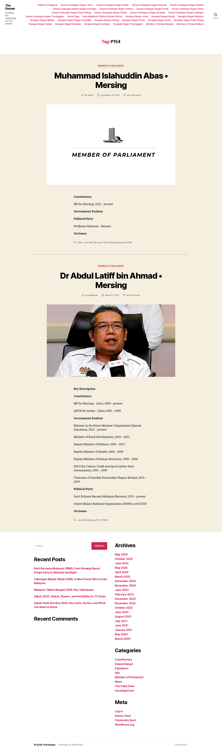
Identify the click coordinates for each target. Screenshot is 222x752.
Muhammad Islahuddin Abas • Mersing (111, 80)
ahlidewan (93, 295)
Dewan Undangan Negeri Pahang (116, 8)
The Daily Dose (124, 686)
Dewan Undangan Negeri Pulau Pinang (71, 12)
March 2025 (122, 576)
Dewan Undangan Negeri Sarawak (147, 12)
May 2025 (121, 567)
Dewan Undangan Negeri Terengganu (44, 16)
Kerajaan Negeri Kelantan (191, 16)
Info (117, 672)
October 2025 (124, 559)
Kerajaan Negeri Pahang (107, 20)
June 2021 (121, 625)
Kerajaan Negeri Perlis (159, 20)
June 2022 (122, 612)
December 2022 (125, 598)
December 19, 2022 (110, 95)
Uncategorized (124, 690)
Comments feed (125, 720)
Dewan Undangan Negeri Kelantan (149, 5)
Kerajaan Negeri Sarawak (68, 24)
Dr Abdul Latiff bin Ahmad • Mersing (111, 280)
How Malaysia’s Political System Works (102, 16)
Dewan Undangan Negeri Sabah (110, 12)
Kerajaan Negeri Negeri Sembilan (74, 20)
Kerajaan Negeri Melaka (42, 20)
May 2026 (121, 554)
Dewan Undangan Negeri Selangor (186, 12)
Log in (119, 711)
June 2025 (122, 563)
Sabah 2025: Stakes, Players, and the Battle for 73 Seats (70, 596)
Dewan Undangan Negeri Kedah (112, 5)
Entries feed (123, 715)
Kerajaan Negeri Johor (137, 16)
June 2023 (122, 590)
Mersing (97, 242)
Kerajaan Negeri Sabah (40, 24)
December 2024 (125, 581)
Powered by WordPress (70, 744)
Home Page (73, 16)
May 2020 (121, 634)
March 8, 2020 (112, 295)
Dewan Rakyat (124, 664)
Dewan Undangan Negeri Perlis (188, 8)
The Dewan (10, 7)
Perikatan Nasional (116, 242)
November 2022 (125, 603)
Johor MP (87, 242)
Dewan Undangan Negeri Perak (152, 8)
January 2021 (123, 630)
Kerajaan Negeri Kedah (163, 16)
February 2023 (124, 594)
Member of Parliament (111, 66)
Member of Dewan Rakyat (190, 24)
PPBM (129, 242)
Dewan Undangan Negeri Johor (77, 5)
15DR (79, 242)
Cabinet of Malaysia (47, 5)
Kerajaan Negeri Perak (133, 20)
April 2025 (121, 572)
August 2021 (123, 616)
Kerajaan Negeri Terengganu (128, 24)
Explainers (121, 668)
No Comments (134, 95)
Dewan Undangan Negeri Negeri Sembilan (74, 8)
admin (91, 95)
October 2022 (124, 607)
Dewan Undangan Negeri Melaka (187, 5)
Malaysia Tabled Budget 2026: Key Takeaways (64, 589)
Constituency (123, 659)
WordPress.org (124, 724)
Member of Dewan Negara (159, 24)
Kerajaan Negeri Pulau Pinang (189, 20)
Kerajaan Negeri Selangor (97, 24)
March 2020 (122, 638)
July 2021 (121, 621)
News (118, 681)
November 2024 (125, 585)
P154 (104, 242)
